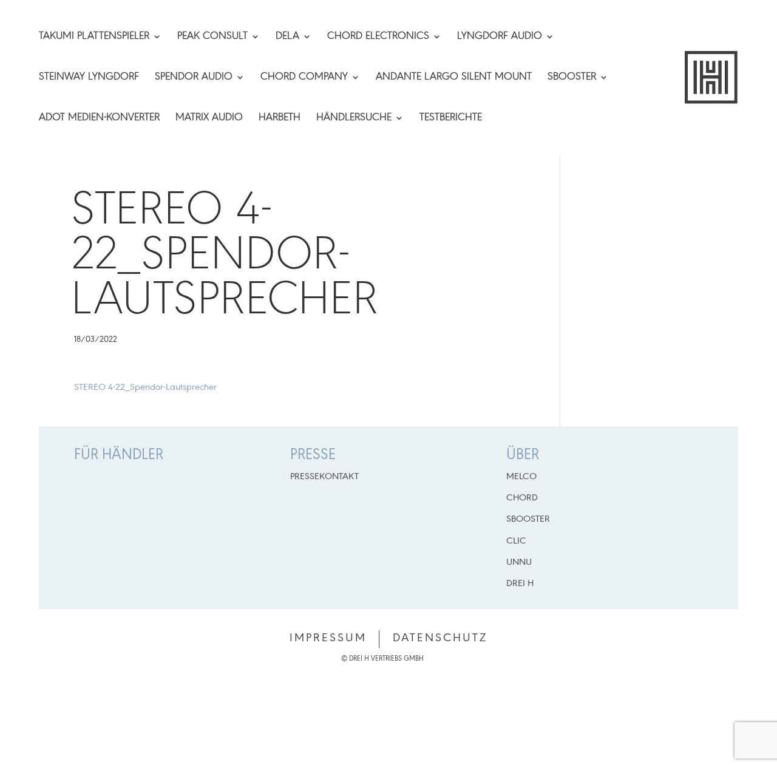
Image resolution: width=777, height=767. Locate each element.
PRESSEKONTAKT (324, 477)
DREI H (520, 583)
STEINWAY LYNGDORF (89, 78)
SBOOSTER (572, 78)
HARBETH (279, 118)
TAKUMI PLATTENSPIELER (94, 37)
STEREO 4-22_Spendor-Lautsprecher (145, 387)
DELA (287, 37)
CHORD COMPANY (304, 78)
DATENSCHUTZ (440, 638)
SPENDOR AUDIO (193, 78)
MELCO (521, 477)
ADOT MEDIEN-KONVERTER (99, 118)
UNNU (519, 562)
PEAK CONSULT (212, 37)
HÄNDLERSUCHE (354, 118)
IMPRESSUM (328, 638)
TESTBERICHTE (450, 118)
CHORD (522, 498)
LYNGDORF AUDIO (499, 37)
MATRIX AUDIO (209, 118)
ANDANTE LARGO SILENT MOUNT (454, 78)
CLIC (516, 541)
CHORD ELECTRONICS (378, 37)
